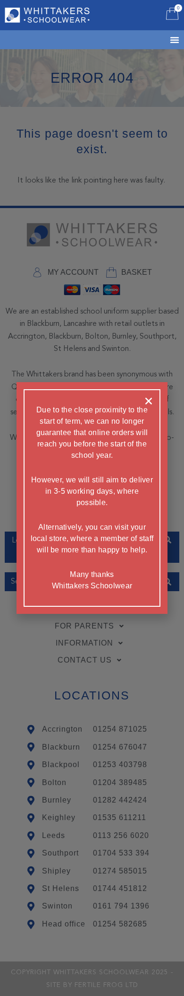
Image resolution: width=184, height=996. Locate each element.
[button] (148, 401)
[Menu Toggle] (162, 39)
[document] (92, 498)
